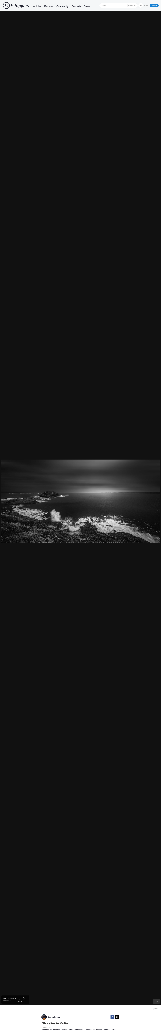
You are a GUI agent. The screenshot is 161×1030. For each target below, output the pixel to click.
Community (62, 6)
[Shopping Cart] (140, 5)
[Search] (135, 5)
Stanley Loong (54, 1017)
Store (87, 6)
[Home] (16, 5)
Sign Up (154, 5)
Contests (76, 6)
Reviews (48, 6)
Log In (146, 5)
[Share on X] (117, 1017)
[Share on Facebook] (112, 1017)
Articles (37, 6)
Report (156, 1009)
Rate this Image (9, 998)
